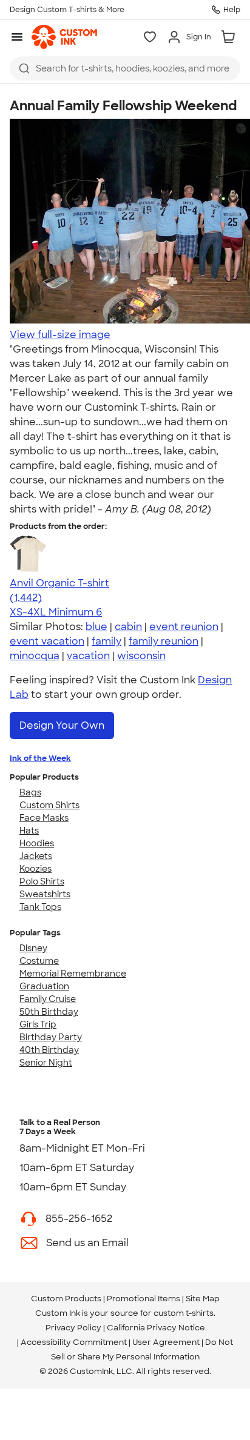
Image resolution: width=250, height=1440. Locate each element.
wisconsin (141, 655)
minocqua (34, 655)
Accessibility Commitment (74, 1342)
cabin (128, 626)
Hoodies (36, 843)
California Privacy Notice (156, 1327)
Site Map (203, 1298)
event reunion (183, 626)
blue (96, 626)
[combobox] (125, 68)
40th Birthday (49, 1049)
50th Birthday (48, 1011)
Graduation (44, 986)
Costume (39, 960)
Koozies (35, 868)
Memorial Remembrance (72, 973)
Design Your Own (61, 725)
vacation (88, 655)
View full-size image (60, 334)
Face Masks (44, 817)
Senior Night (45, 1062)
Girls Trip (37, 1024)
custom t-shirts (184, 1313)
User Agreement (166, 1342)
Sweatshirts (44, 894)
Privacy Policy (73, 1327)
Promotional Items (143, 1298)
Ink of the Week (40, 758)
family (106, 641)
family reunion (163, 641)
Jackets (35, 856)
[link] (64, 37)
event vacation (47, 641)
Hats (29, 830)
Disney (33, 948)
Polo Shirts (41, 881)
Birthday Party (50, 1037)
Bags (30, 792)
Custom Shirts (49, 805)
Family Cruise (47, 999)
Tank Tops (40, 906)
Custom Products (66, 1298)
